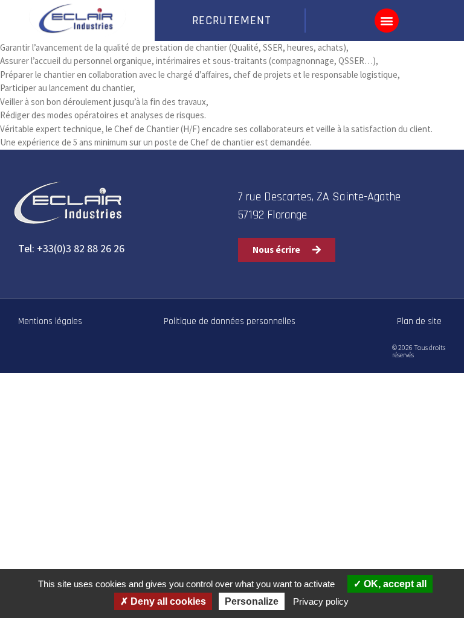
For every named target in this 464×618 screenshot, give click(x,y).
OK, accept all (394, 584)
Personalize (252, 601)
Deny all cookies (167, 601)
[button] (387, 20)
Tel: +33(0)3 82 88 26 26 (71, 248)
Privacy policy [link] (321, 601)
